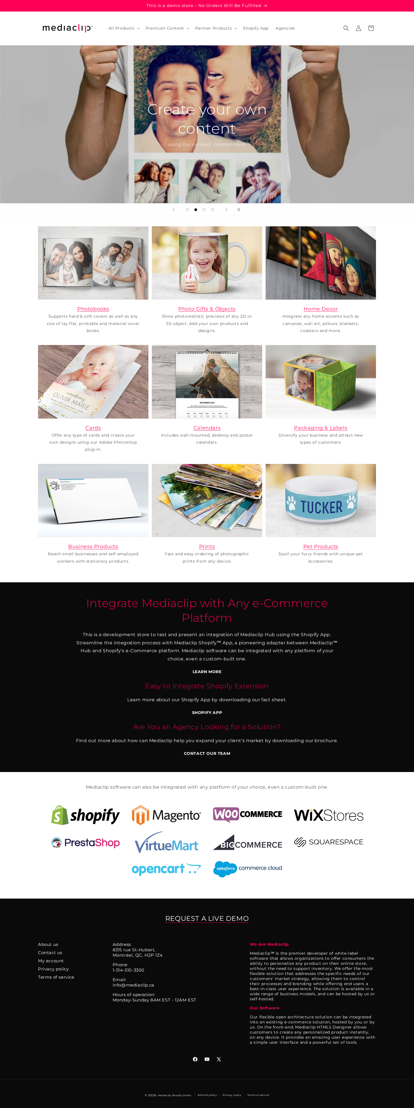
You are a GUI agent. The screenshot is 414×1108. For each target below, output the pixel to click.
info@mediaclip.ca (133, 985)
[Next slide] (226, 210)
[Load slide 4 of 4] (212, 209)
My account (51, 960)
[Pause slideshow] (240, 210)
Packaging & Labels (320, 428)
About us (48, 944)
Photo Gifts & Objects (207, 309)
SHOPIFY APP (207, 712)
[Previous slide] (173, 210)
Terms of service (56, 977)
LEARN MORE (207, 671)
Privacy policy (53, 969)
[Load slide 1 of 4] (187, 209)
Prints (207, 546)
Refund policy (207, 1095)
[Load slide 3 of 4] (204, 209)
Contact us (50, 952)
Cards (93, 428)
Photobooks (93, 309)
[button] (123, 28)
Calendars (207, 428)
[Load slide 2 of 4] (196, 209)
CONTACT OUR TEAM (207, 753)
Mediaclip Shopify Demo (174, 1095)
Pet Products (320, 546)
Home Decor (321, 309)
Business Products (93, 546)
